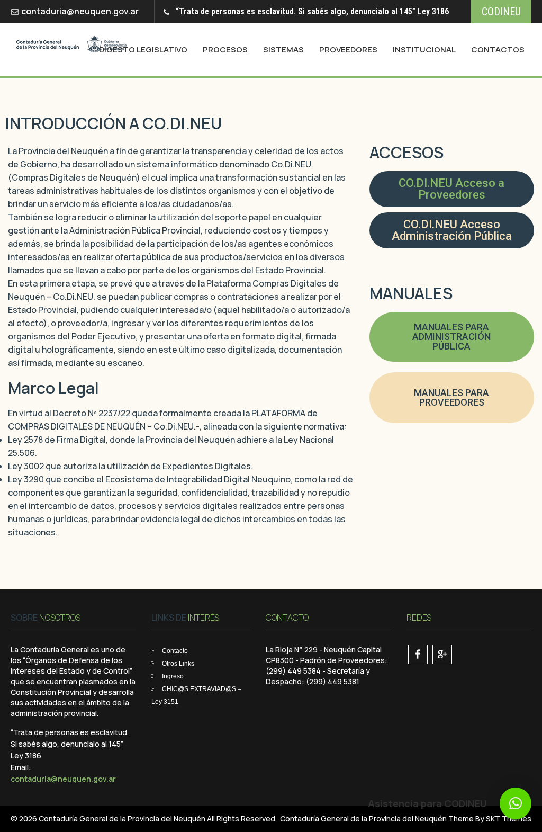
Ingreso (173, 676)
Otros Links (178, 663)
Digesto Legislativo (143, 49)
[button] (515, 803)
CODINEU (501, 11)
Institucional (424, 49)
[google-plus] (442, 654)
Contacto (175, 651)
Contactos (498, 49)
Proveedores (348, 49)
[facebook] (418, 654)
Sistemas (283, 49)
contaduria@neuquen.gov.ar (80, 11)
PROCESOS (225, 49)
